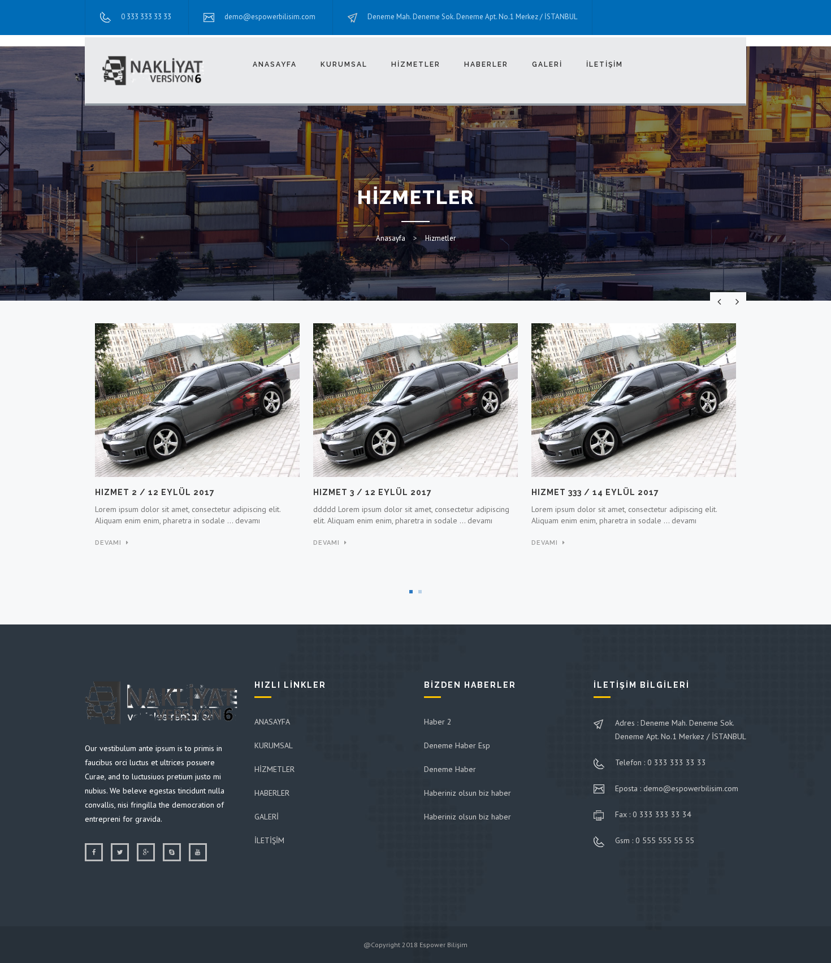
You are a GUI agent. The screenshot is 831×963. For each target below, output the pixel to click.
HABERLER (271, 793)
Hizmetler (440, 238)
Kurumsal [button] (344, 64)
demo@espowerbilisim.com (269, 16)
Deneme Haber (450, 769)
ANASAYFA (275, 64)
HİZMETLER (415, 64)
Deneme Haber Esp (457, 745)
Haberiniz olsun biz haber (467, 793)
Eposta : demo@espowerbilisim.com (676, 788)
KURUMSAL (273, 745)
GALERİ (547, 64)
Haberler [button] (486, 64)
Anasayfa (390, 238)
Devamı (108, 542)
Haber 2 (438, 722)
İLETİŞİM (604, 64)
